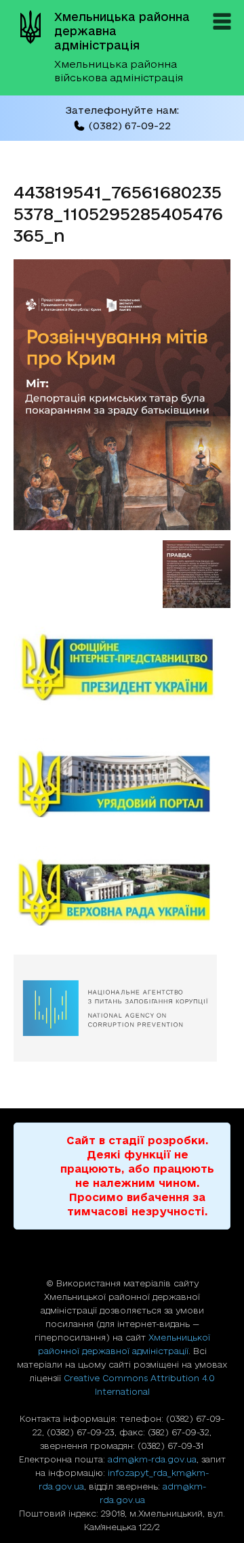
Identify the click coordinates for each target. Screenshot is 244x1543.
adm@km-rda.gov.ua (152, 1459)
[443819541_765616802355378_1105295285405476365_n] (122, 526)
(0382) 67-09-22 (129, 125)
